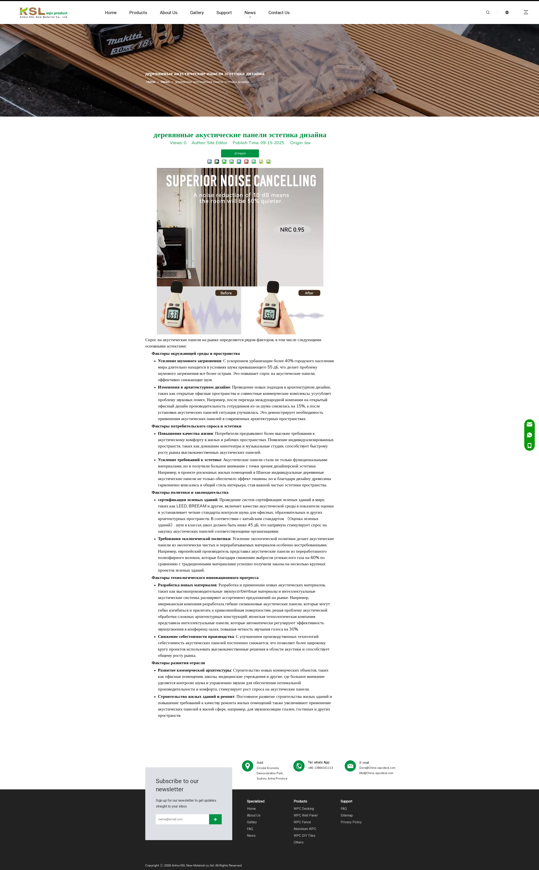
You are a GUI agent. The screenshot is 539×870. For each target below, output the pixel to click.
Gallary (252, 822)
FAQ (250, 829)
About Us (168, 12)
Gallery (197, 12)
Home (111, 12)
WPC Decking (304, 809)
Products (138, 12)
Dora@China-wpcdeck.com (377, 767)
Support (224, 12)
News (250, 12)
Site (307, 143)
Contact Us (279, 12)
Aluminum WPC (305, 829)
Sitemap (347, 815)
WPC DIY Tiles (304, 836)
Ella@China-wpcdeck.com (376, 773)
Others (299, 842)
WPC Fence (302, 822)
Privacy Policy (351, 822)
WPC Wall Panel (306, 815)
